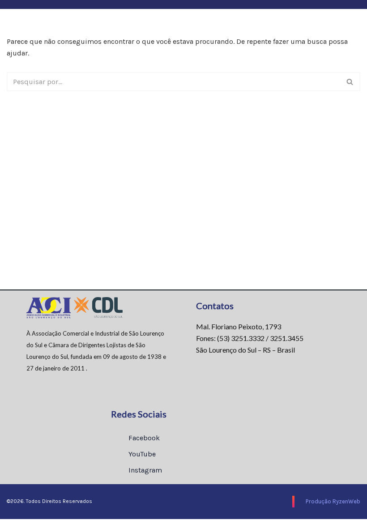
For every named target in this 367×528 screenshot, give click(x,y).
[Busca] (350, 81)
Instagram (144, 470)
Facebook (143, 438)
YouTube (141, 454)
